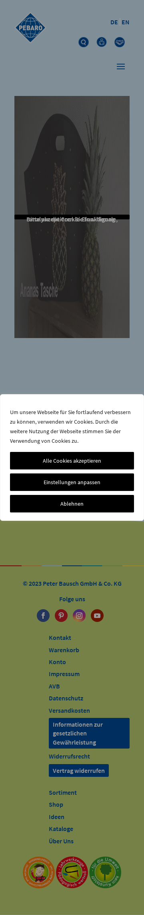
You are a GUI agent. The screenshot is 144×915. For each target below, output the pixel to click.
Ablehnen (72, 503)
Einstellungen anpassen (72, 482)
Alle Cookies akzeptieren (72, 460)
